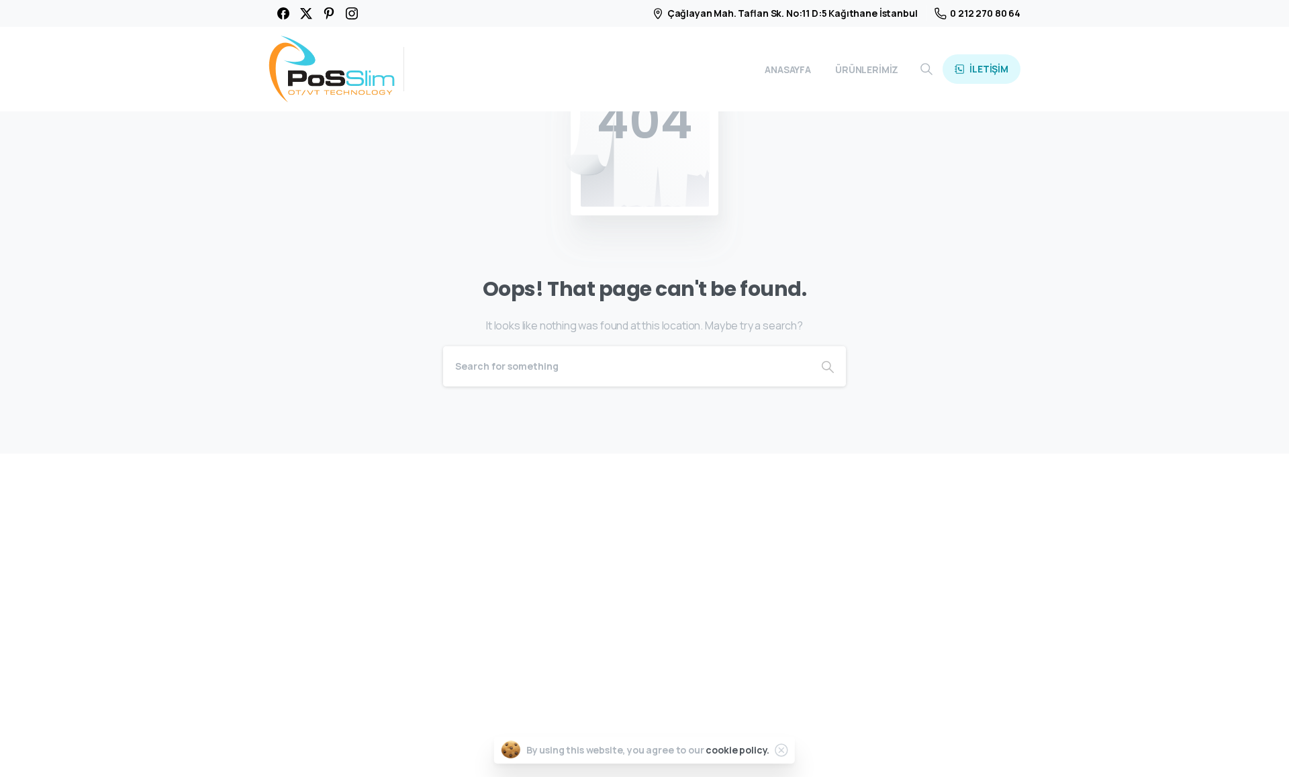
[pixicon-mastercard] (943, 748)
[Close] (781, 750)
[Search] (926, 69)
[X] (306, 13)
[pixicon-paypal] (1005, 748)
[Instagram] (352, 13)
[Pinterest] (329, 13)
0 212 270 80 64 (985, 13)
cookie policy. (737, 749)
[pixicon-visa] (912, 748)
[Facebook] (283, 13)
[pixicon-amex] (974, 748)
